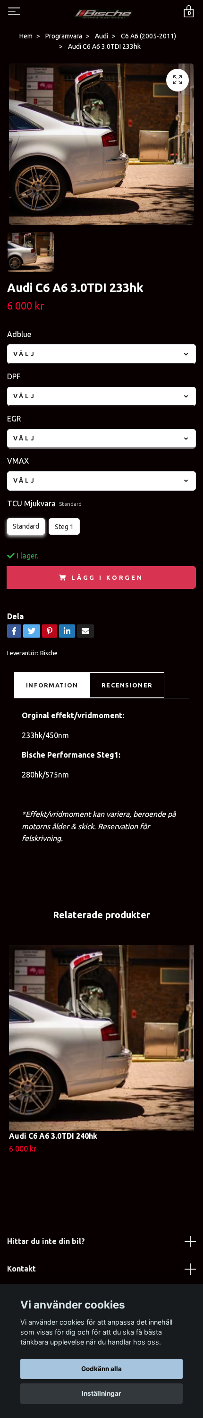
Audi (101, 36)
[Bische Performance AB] (103, 12)
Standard (26, 526)
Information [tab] (52, 685)
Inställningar (101, 1393)
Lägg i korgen (107, 577)
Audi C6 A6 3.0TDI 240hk (53, 1136)
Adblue (19, 334)
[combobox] (101, 354)
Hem (26, 36)
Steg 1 (64, 527)
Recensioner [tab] (127, 685)
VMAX (18, 461)
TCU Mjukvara (44, 503)
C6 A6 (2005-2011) (148, 36)
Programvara (63, 36)
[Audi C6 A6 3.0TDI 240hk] (101, 1038)
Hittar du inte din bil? (46, 1241)
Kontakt (21, 1268)
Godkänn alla (101, 1368)
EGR (14, 418)
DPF (13, 376)
